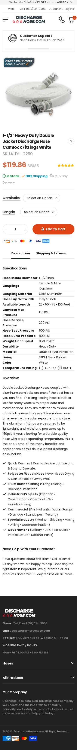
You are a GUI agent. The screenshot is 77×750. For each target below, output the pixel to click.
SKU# (9, 154)
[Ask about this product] (71, 141)
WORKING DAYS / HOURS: (20, 645)
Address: (9, 638)
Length (9, 212)
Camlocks (11, 197)
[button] (70, 92)
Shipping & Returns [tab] (51, 253)
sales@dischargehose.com (31, 631)
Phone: (7, 623)
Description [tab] (20, 253)
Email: (7, 631)
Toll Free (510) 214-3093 (30, 623)
